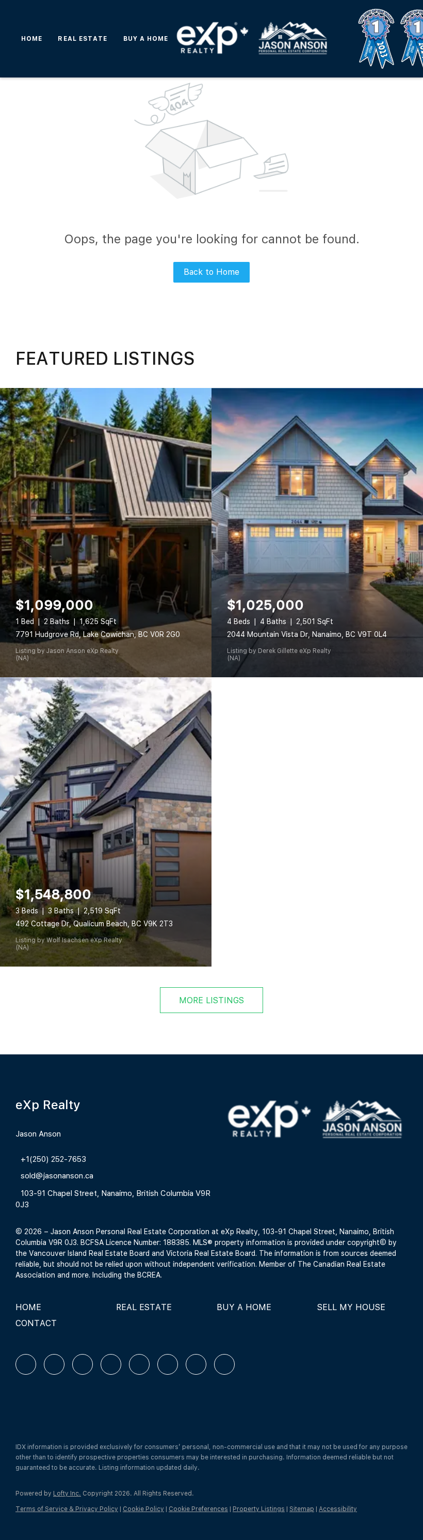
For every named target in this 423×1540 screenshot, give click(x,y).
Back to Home (211, 272)
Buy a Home (146, 38)
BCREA (148, 1275)
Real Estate (82, 38)
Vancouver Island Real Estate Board (89, 1253)
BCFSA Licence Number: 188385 (134, 1242)
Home (31, 38)
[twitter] (82, 1364)
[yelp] (111, 1364)
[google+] (224, 1364)
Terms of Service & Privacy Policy (66, 1509)
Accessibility (338, 1509)
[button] (30, 1311)
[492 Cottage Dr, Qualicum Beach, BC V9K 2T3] (106, 822)
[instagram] (139, 1364)
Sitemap (301, 1509)
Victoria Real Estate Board (210, 1253)
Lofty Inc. (67, 1493)
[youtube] (167, 1364)
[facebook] (25, 1364)
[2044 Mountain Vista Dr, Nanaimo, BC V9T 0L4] (317, 532)
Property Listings (259, 1509)
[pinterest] (196, 1364)
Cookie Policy (143, 1509)
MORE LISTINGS (211, 1000)
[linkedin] (54, 1364)
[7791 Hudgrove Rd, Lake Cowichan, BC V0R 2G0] (106, 532)
